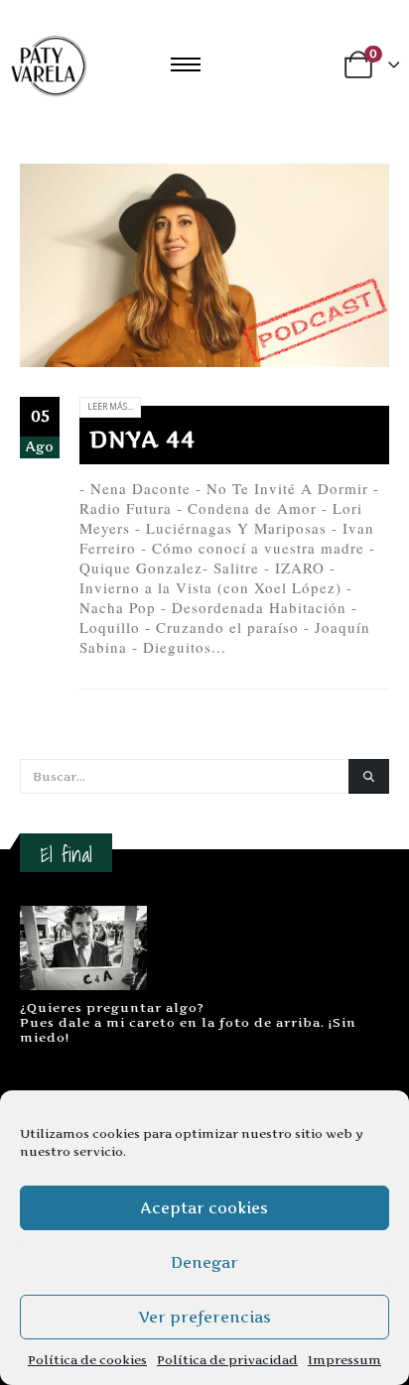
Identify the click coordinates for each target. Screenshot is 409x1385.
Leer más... (110, 407)
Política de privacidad (227, 1359)
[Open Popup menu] (186, 64)
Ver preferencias (204, 1317)
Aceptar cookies (204, 1207)
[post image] (204, 265)
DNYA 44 (142, 439)
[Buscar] (368, 776)
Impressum (344, 1359)
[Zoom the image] (83, 916)
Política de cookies (87, 1359)
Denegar (204, 1262)
